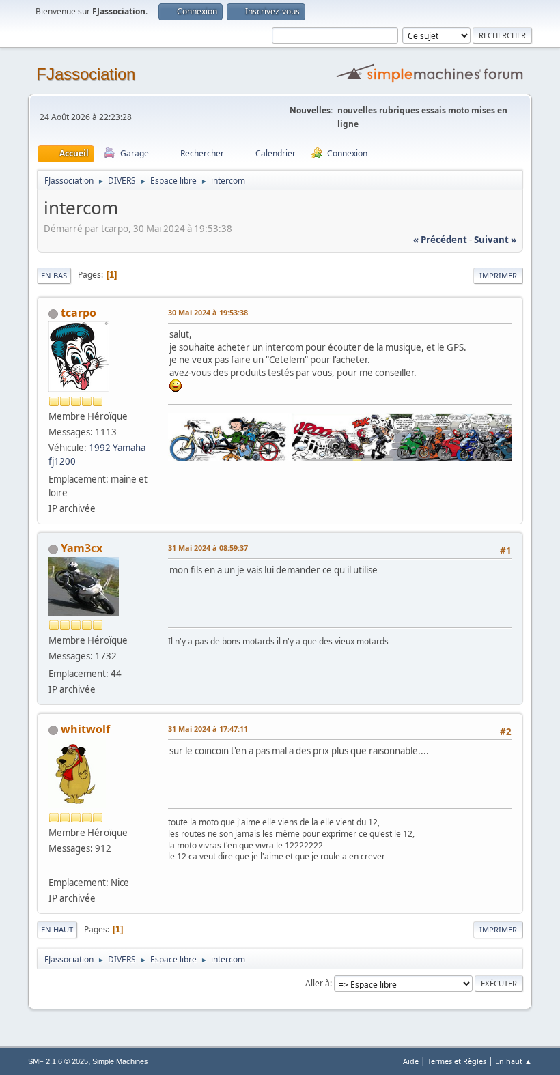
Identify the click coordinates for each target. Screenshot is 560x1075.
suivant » (495, 239)
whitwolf (85, 728)
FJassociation (85, 74)
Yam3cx (81, 548)
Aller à (317, 983)
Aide (411, 1061)
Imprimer (498, 275)
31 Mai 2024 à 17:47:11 (208, 728)
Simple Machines (120, 1061)
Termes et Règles (457, 1061)
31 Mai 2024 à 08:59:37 (208, 548)
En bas (54, 275)
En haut (57, 929)
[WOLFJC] (53, 866)
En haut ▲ (513, 1061)
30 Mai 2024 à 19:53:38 (208, 312)
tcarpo (78, 312)
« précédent (440, 239)
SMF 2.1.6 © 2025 (58, 1061)
